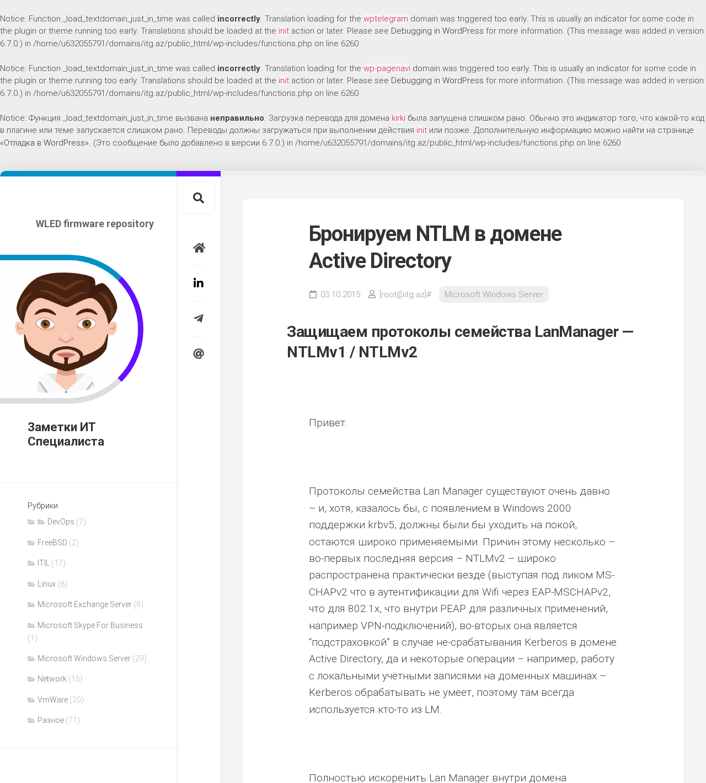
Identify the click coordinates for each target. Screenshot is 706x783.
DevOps (60, 521)
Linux (47, 584)
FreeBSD (52, 542)
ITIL (44, 563)
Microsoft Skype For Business (90, 625)
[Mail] (199, 354)
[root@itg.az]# (405, 294)
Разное (51, 720)
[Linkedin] (199, 283)
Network (52, 678)
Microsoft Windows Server (84, 658)
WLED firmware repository (95, 223)
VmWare (53, 699)
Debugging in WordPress (437, 31)
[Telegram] (199, 318)
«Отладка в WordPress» (44, 143)
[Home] (199, 248)
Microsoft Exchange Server (85, 604)
